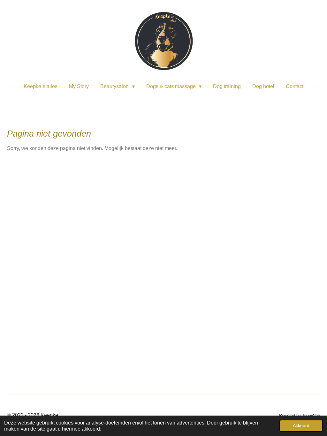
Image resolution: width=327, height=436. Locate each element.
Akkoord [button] (301, 425)
